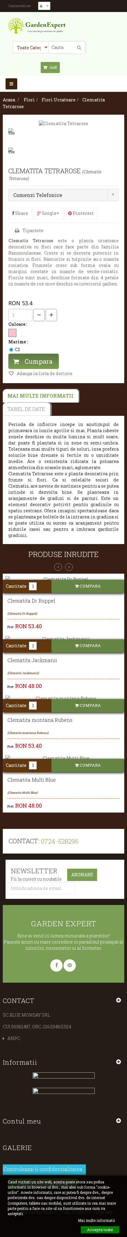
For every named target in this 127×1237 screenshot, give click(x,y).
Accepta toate (100, 1229)
